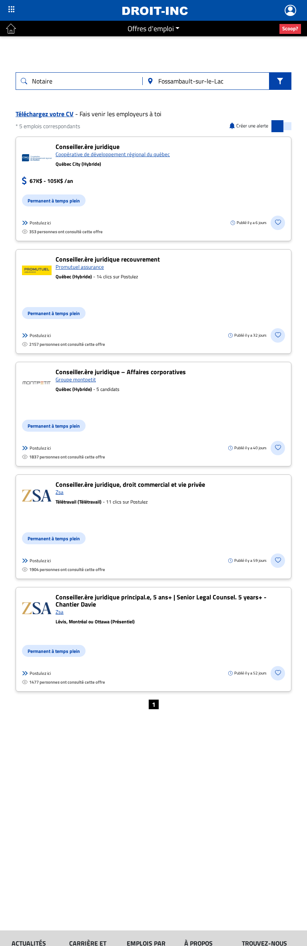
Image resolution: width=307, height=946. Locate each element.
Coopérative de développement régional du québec (113, 154)
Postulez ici (40, 223)
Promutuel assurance (80, 267)
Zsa (60, 492)
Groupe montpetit (76, 379)
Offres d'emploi (151, 28)
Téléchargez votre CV (45, 114)
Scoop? (290, 28)
